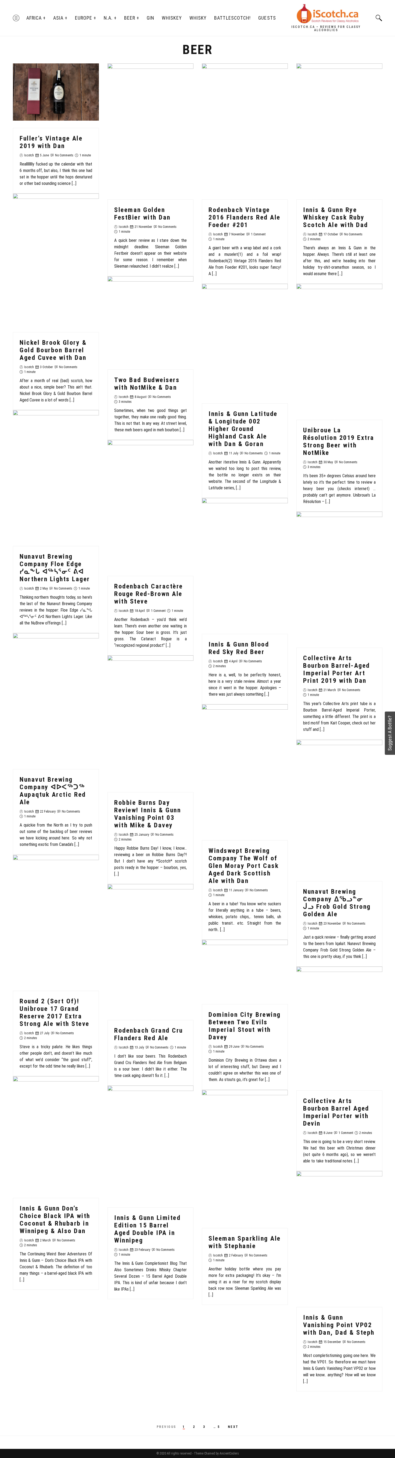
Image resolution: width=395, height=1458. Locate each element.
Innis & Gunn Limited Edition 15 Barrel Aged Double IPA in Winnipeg (147, 1229)
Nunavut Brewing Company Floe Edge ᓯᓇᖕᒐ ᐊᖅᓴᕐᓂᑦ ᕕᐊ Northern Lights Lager (55, 568)
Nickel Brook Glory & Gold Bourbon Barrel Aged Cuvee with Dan (53, 350)
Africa (34, 18)
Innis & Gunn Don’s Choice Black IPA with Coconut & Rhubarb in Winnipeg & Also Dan (55, 1220)
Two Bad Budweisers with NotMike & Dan (146, 383)
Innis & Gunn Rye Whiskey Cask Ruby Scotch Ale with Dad (335, 217)
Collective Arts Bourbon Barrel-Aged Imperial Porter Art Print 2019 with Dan (336, 670)
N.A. (108, 18)
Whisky (198, 18)
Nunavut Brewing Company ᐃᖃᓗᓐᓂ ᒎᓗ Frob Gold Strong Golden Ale (337, 903)
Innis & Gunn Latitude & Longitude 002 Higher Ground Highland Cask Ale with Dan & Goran (243, 429)
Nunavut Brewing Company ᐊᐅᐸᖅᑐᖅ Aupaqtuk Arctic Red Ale (53, 791)
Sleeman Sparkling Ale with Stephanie (245, 1242)
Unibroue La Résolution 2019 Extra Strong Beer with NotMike (338, 441)
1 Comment (258, 234)
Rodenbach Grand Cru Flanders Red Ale (148, 1034)
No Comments (64, 155)
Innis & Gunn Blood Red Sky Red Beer (239, 648)
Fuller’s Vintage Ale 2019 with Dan (51, 142)
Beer (129, 18)
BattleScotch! (232, 18)
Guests (267, 18)
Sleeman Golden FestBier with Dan (142, 213)
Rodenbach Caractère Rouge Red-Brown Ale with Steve (148, 594)
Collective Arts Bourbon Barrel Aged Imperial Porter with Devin (336, 1112)
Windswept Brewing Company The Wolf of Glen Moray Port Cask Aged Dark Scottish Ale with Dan (244, 866)
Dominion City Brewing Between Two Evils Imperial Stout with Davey (245, 1026)
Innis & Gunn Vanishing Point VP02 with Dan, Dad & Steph (339, 1325)
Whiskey (172, 18)
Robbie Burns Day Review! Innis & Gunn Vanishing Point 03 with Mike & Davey (147, 814)
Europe (83, 18)
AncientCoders (229, 1453)
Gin (150, 18)
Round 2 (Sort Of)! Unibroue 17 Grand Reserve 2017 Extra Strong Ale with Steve (54, 1012)
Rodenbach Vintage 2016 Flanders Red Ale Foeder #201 (245, 217)
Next (233, 1427)
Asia (58, 18)
